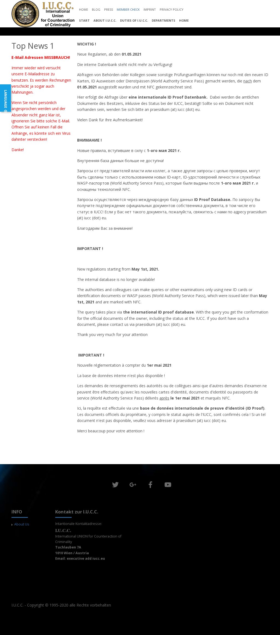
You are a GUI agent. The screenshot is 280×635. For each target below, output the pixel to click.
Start (84, 20)
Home (184, 20)
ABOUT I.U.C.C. (105, 20)
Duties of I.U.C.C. (134, 20)
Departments (163, 20)
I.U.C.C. (17, 605)
